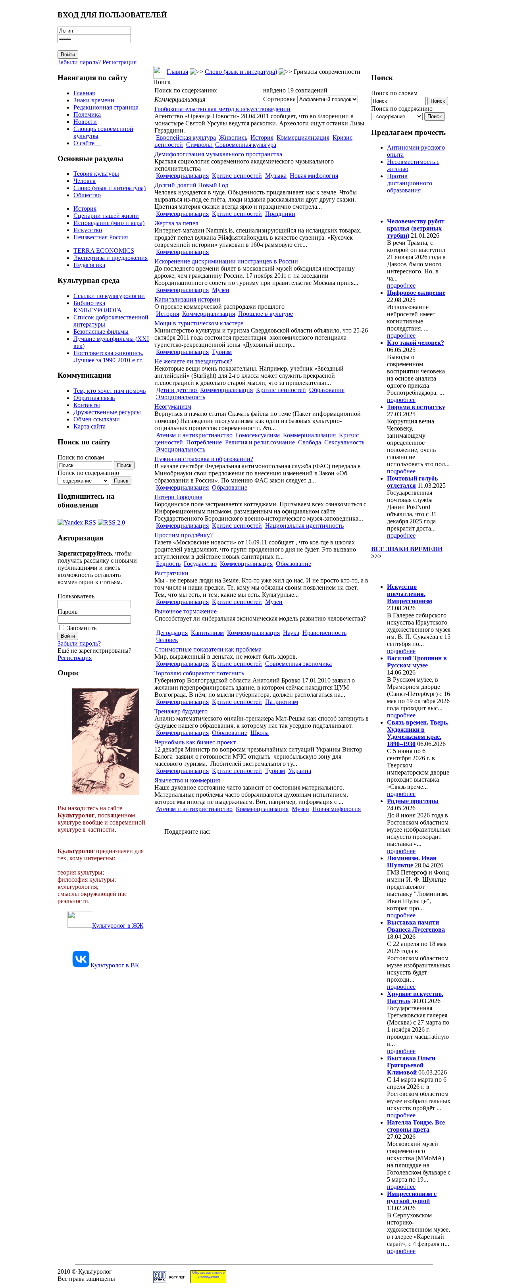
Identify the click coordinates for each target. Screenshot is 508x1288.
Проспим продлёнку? (183, 535)
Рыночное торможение (185, 611)
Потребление (204, 442)
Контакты (86, 405)
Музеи (220, 289)
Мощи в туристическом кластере (198, 323)
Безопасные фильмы (101, 331)
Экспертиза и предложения (110, 257)
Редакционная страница (106, 107)
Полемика (87, 114)
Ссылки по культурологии (109, 295)
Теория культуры (96, 173)
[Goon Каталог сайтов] (170, 1281)
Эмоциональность (180, 397)
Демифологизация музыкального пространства (218, 154)
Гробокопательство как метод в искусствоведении (222, 109)
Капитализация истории (187, 299)
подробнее (401, 285)
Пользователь (76, 596)
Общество (87, 195)
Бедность (168, 563)
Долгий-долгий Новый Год (191, 185)
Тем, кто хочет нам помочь (109, 390)
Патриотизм (281, 701)
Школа (259, 732)
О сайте (87, 143)
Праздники (280, 213)
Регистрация (119, 62)
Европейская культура (186, 137)
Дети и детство (177, 389)
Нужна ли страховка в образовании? (203, 459)
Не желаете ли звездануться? (193, 361)
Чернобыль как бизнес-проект (195, 742)
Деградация (172, 632)
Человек (84, 180)
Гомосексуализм (258, 435)
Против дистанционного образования (409, 183)
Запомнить (81, 628)
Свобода (309, 442)
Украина (299, 770)
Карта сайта (89, 426)
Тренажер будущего (181, 711)
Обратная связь (94, 397)
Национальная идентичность (304, 525)
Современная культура (245, 144)
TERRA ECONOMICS (103, 250)
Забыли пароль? (79, 62)
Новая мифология (314, 175)
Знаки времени (93, 100)
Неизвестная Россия (100, 237)
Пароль (67, 611)
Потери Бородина (178, 497)
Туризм (222, 351)
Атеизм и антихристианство (194, 435)
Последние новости (404, 571)
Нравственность (324, 632)
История (84, 208)
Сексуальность (344, 442)
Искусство (87, 230)
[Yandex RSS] (77, 520)
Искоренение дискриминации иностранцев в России (226, 261)
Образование (326, 389)
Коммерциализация (303, 137)
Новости (85, 121)
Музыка (276, 175)
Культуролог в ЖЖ (117, 925)
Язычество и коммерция (187, 780)
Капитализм (207, 632)
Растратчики (171, 573)
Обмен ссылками (96, 419)
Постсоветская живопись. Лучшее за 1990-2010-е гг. (108, 356)
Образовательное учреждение (208, 1274)
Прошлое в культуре (265, 313)
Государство (200, 563)
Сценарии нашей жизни (106, 215)
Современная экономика (298, 663)
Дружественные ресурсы (107, 412)
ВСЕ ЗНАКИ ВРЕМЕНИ (407, 549)
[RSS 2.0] (111, 520)
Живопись (233, 137)
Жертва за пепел (176, 223)
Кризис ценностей (237, 175)
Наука (291, 632)
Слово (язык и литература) (109, 188)
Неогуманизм (172, 406)
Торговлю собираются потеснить (199, 673)
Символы (200, 144)
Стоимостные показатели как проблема (208, 649)
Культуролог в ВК (114, 965)
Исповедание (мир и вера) (108, 222)
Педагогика (89, 264)
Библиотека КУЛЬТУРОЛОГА (97, 306)
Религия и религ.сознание (260, 442)
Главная (84, 93)
